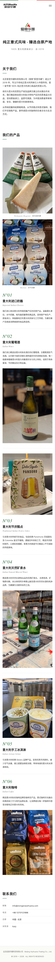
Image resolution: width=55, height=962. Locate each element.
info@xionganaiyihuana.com (25, 906)
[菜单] (50, 5)
